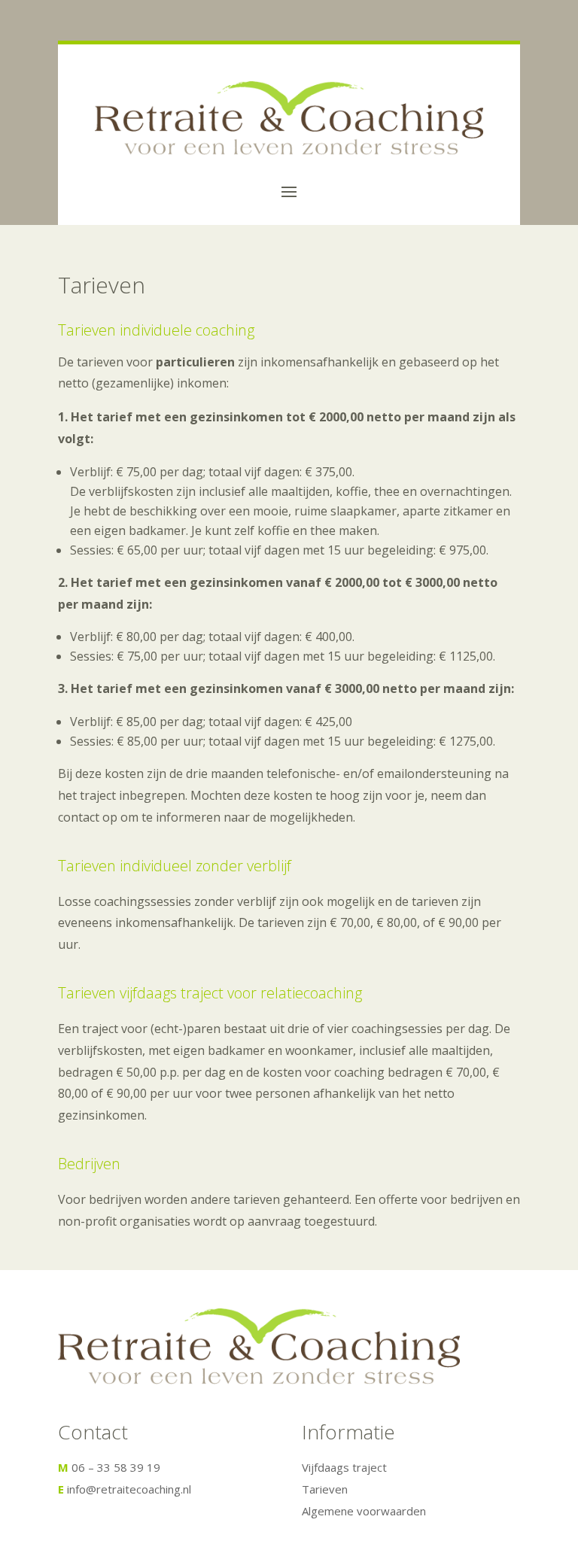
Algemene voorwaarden (364, 1510)
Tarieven (325, 1489)
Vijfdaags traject (344, 1467)
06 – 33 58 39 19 (115, 1467)
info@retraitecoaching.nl (129, 1489)
